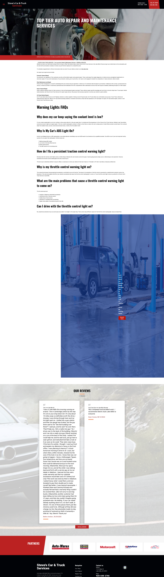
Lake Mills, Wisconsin (103, 407)
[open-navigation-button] (4, 4)
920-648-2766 (153, 5)
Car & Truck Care (92, 407)
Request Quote (122, 318)
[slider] (82, 393)
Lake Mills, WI (51, 407)
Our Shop (78, 568)
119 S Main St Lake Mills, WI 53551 (57, 56)
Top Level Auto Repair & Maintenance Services (65, 62)
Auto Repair (78, 571)
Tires (44, 407)
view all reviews (82, 527)
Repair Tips (78, 574)
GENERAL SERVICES (81, 62)
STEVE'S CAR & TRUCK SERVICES (45, 62)
